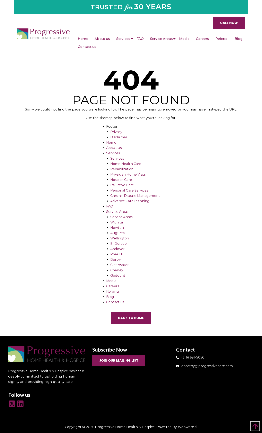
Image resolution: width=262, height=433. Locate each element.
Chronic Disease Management (135, 196)
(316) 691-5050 (192, 357)
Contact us (115, 302)
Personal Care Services (129, 190)
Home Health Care (125, 164)
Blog (110, 297)
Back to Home (131, 318)
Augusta (117, 233)
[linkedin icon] (21, 404)
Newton (117, 228)
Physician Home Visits (128, 174)
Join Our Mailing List (118, 360)
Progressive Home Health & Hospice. (125, 427)
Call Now (229, 22)
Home (111, 142)
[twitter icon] (12, 404)
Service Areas (117, 212)
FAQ (109, 206)
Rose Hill (117, 254)
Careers (112, 286)
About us (114, 148)
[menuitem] (83, 39)
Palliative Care (122, 185)
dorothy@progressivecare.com (207, 366)
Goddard (117, 275)
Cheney (116, 270)
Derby (115, 260)
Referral (113, 291)
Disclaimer (119, 137)
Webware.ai (187, 427)
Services (113, 153)
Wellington (119, 238)
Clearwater (119, 265)
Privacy (116, 132)
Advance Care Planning (129, 201)
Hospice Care (121, 180)
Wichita (116, 222)
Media (111, 281)
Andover (117, 249)
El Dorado (118, 244)
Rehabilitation (121, 169)
